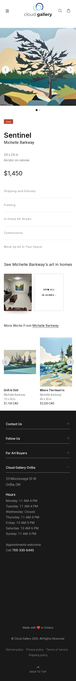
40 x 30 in (45, 399)
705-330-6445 (23, 550)
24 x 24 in (11, 155)
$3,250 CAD (47, 403)
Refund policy (14, 649)
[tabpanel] (38, 67)
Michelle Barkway (19, 142)
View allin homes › (49, 292)
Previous (5, 69)
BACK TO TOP (38, 671)
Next (70, 69)
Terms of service (57, 649)
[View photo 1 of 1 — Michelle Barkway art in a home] (18, 292)
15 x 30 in (9, 399)
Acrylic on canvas (16, 160)
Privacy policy (34, 649)
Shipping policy (38, 655)
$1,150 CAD (11, 403)
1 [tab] (37, 110)
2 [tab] (39, 110)
